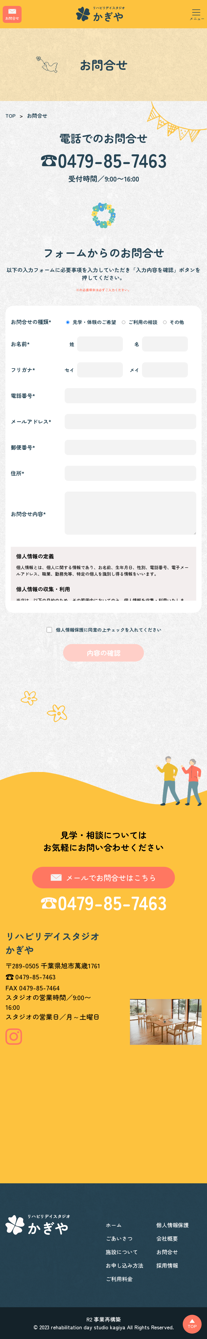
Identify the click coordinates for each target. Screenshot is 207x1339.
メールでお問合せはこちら (111, 877)
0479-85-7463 (112, 159)
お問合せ (167, 1252)
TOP (10, 115)
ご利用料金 (119, 1279)
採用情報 (167, 1265)
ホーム (114, 1225)
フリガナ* (23, 370)
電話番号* (23, 395)
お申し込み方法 (124, 1265)
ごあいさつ (119, 1238)
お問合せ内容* (28, 514)
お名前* (20, 344)
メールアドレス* (31, 421)
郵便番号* (23, 447)
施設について (122, 1252)
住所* (18, 473)
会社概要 (167, 1238)
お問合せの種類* (31, 322)
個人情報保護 (172, 1225)
